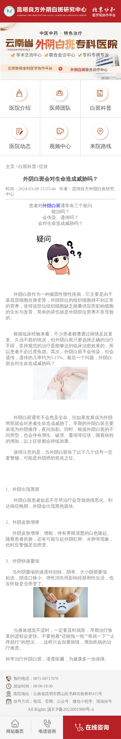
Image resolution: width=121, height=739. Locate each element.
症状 (43, 166)
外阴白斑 (51, 205)
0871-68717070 (45, 678)
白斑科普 (27, 166)
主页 (10, 166)
